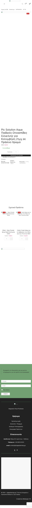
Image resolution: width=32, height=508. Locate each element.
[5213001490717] (8, 220)
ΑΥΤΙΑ (24, 9)
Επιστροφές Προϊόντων (16, 429)
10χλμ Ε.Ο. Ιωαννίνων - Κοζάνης (19, 439)
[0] (31, 4)
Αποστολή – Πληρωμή (16, 424)
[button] (11, 238)
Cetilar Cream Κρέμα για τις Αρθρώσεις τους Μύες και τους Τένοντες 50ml (24, 232)
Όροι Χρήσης (6, 389)
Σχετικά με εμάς (16, 421)
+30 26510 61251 (19, 442)
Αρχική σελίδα (4, 9)
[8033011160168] (23, 220)
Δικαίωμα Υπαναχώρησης (16, 426)
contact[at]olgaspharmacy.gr (18, 445)
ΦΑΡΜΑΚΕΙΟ (19, 9)
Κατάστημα (12, 9)
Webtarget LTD (27, 499)
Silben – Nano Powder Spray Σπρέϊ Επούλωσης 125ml (8, 232)
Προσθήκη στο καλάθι (17, 155)
